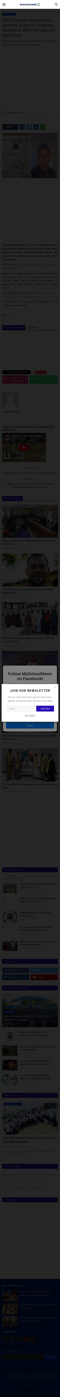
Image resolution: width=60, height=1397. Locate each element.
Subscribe (45, 708)
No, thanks (30, 715)
